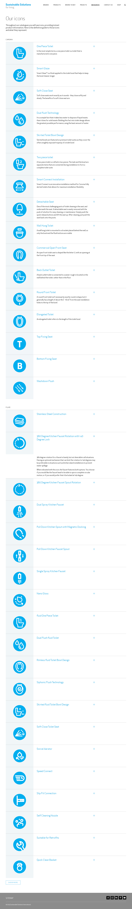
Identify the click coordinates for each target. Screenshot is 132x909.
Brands (46, 5)
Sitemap (9, 898)
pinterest (120, 898)
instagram (112, 898)
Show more (13, 882)
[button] (66, 53)
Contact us (108, 5)
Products (57, 5)
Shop (119, 5)
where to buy (70, 5)
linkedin (116, 898)
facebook (108, 898)
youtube (124, 898)
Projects (83, 5)
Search (125, 5)
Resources (95, 5)
